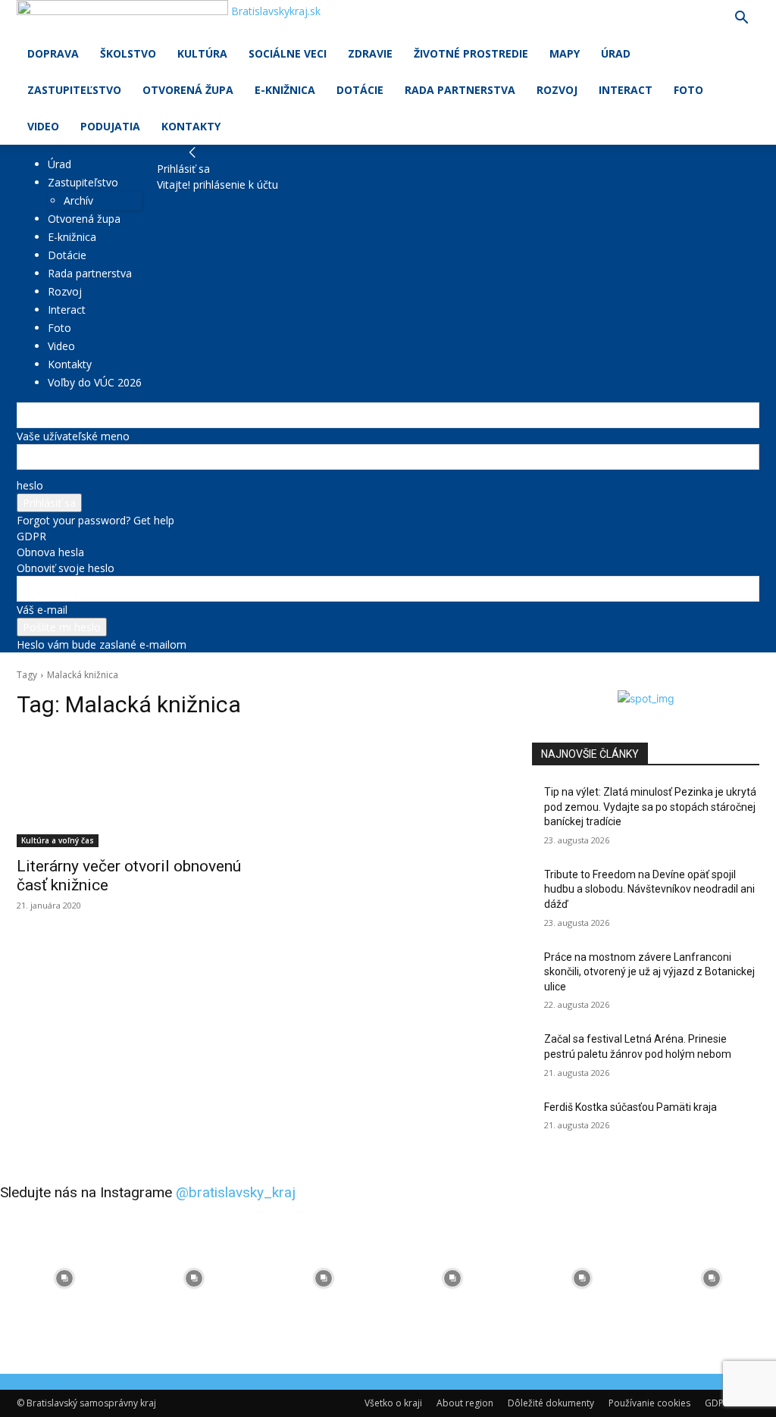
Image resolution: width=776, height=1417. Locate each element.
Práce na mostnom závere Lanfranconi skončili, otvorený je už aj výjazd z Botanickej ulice (649, 972)
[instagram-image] (65, 1278)
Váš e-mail (42, 609)
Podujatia (110, 126)
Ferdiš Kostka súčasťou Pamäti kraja (630, 1107)
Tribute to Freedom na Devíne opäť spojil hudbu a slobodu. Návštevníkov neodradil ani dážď (649, 889)
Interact (625, 90)
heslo (30, 485)
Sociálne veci (288, 53)
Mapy (564, 53)
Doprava (53, 53)
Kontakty (191, 126)
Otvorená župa (187, 90)
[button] (741, 19)
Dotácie (359, 90)
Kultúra (202, 53)
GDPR (31, 536)
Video (43, 126)
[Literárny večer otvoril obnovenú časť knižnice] (130, 790)
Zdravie (370, 53)
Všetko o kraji (393, 1403)
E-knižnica (285, 90)
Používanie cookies (649, 1403)
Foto (688, 90)
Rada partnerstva (460, 90)
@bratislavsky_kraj (236, 1192)
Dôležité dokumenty (551, 1403)
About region (464, 1403)
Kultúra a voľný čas (57, 840)
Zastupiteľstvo (74, 90)
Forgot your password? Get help (95, 520)
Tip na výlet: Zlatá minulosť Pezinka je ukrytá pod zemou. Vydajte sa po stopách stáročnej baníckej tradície (650, 806)
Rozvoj (557, 90)
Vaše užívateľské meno (73, 436)
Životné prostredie (471, 53)
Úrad (615, 53)
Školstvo (128, 53)
